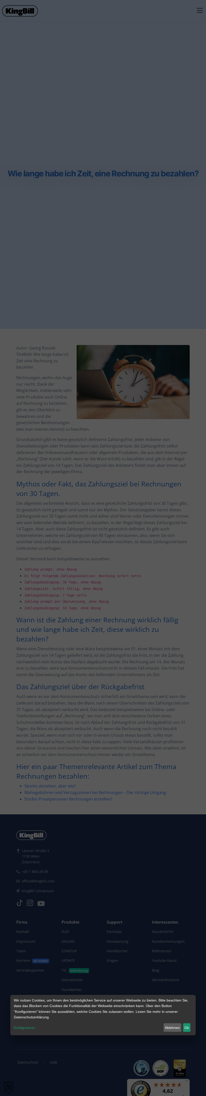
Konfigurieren (24, 1028)
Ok (186, 1028)
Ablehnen (172, 1028)
